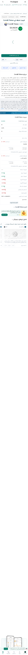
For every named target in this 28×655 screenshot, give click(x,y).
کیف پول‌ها (4, 17)
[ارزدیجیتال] (14, 1)
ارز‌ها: (26, 5)
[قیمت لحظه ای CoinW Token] (6, 24)
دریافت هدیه (4, 214)
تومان (17, 59)
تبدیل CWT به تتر (14, 63)
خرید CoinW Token (13, 55)
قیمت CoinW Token (23, 121)
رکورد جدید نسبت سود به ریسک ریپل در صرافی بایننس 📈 (15, 224)
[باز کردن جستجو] (2, 1)
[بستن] (2, 648)
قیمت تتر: (20, 5)
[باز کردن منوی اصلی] (25, 1)
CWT (3, 59)
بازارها (17, 17)
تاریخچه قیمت (11, 17)
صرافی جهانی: (8, 5)
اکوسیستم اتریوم (14, 202)
